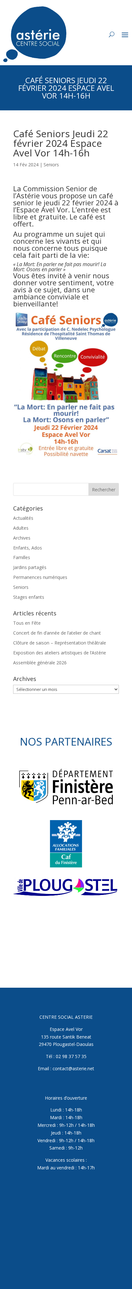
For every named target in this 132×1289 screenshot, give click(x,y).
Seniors (51, 165)
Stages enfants (28, 597)
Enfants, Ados (27, 548)
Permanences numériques (40, 577)
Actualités (23, 518)
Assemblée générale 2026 (40, 663)
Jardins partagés (29, 567)
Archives (21, 538)
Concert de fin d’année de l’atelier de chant (57, 633)
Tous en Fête (27, 623)
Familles (21, 557)
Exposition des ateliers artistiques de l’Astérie (59, 653)
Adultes (21, 528)
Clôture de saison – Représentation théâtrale (59, 643)
